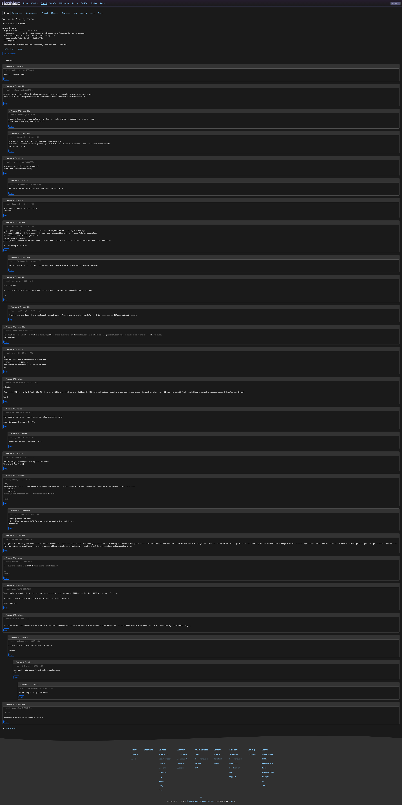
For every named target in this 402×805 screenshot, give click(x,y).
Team (100, 13)
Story (92, 13)
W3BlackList (64, 3)
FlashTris (84, 3)
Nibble (264, 759)
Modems (54, 13)
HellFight (265, 777)
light (232, 801)
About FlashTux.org (209, 801)
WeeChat (34, 3)
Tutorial (45, 13)
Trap (263, 781)
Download (66, 13)
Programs (252, 754)
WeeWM (53, 3)
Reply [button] (6, 79)
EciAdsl (44, 3)
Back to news (10, 728)
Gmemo (75, 3)
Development (234, 768)
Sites (197, 754)
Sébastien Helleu (192, 801)
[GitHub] (201, 797)
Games (102, 3)
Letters (198, 763)
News (6, 13)
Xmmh (264, 786)
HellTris (264, 768)
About (133, 759)
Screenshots (17, 13)
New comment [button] (9, 54)
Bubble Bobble (267, 754)
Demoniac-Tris (267, 763)
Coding (94, 3)
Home (25, 3)
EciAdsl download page (13, 49)
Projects (134, 754)
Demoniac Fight (268, 772)
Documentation (32, 13)
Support (83, 13)
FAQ (75, 13)
